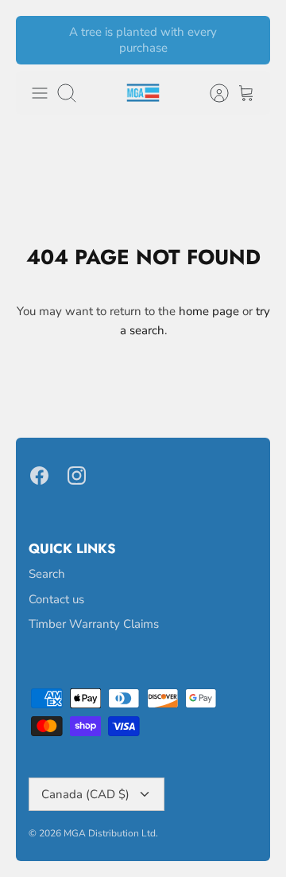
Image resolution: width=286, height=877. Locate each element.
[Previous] (37, 41)
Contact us (56, 599)
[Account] (211, 93)
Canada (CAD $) (85, 794)
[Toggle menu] (39, 93)
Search (47, 574)
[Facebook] (39, 475)
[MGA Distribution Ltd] (143, 93)
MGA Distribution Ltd (110, 833)
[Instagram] (76, 475)
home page (209, 311)
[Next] (249, 41)
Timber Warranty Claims (94, 624)
